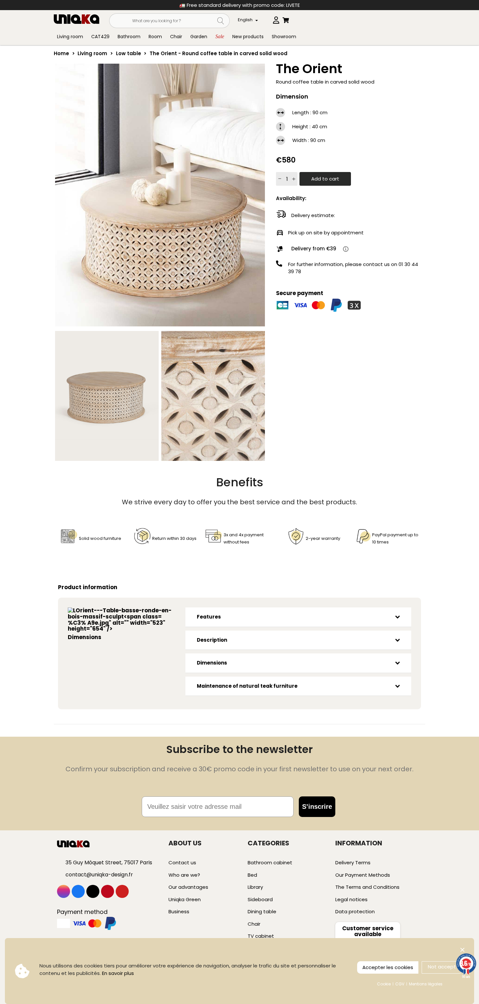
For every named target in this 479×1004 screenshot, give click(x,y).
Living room (70, 36)
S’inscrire (317, 806)
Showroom (284, 36)
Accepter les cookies (387, 967)
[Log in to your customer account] (276, 18)
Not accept (442, 966)
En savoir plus (118, 973)
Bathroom (129, 36)
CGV (399, 984)
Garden (198, 36)
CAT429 (100, 36)
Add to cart (325, 178)
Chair (176, 36)
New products (248, 36)
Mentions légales (426, 984)
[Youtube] (122, 891)
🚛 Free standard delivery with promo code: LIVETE (239, 5)
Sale (219, 36)
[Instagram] (63, 891)
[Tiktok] (92, 891)
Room (155, 36)
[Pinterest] (107, 891)
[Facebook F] (78, 891)
